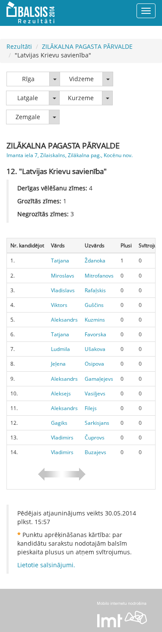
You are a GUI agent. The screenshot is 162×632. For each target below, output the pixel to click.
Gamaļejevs (99, 378)
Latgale (27, 98)
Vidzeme (81, 79)
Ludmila (60, 349)
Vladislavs (63, 290)
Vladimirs (62, 437)
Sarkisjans (97, 423)
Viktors (59, 305)
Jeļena (58, 363)
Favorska (95, 334)
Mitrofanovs (99, 275)
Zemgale (28, 117)
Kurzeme (81, 98)
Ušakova (95, 349)
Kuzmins (95, 319)
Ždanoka (95, 260)
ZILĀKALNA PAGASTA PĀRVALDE (87, 46)
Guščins (94, 305)
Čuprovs (95, 437)
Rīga (28, 79)
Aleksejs (61, 393)
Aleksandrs (64, 319)
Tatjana (60, 260)
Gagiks (59, 423)
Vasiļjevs (95, 393)
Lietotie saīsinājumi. (46, 565)
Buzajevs (95, 452)
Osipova (94, 363)
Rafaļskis (95, 290)
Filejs (91, 408)
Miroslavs (62, 275)
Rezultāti (19, 46)
